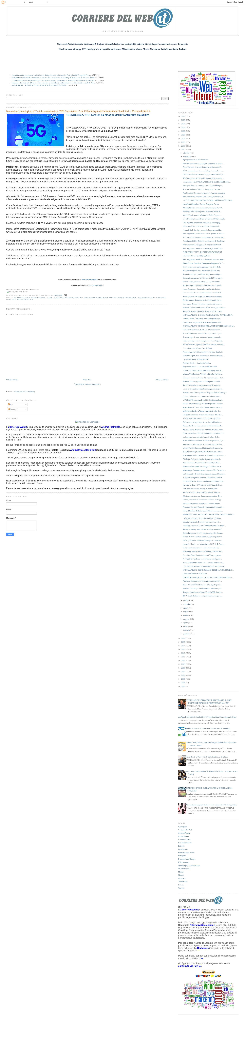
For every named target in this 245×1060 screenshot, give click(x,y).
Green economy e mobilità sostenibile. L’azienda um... (203, 433)
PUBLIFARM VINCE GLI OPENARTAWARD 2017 (202, 252)
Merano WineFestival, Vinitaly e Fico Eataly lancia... (203, 374)
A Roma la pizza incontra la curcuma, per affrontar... (202, 285)
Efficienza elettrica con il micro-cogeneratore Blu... (202, 496)
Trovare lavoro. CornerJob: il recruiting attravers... (202, 318)
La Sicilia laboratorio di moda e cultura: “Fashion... (202, 518)
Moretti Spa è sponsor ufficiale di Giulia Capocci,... (202, 215)
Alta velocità (23, 298)
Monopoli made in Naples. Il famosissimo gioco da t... (203, 377)
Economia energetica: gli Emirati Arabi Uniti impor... (203, 278)
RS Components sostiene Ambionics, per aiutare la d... (203, 196)
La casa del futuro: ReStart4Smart (195, 359)
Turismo (181, 888)
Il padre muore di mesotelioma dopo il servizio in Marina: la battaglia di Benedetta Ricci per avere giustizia (53, 80)
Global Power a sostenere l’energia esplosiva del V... (202, 167)
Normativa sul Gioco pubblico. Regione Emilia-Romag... (204, 392)
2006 (183, 675)
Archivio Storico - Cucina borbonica (197, 363)
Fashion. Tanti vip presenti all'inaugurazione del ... (202, 381)
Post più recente (12, 379)
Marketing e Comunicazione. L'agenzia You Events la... (204, 470)
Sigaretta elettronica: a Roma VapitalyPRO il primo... (203, 592)
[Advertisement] (122, 59)
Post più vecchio (162, 379)
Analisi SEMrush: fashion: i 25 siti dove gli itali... (202, 418)
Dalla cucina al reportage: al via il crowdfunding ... (202, 422)
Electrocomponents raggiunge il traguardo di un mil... (203, 163)
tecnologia (130, 298)
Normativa (182, 878)
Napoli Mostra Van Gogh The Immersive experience (202, 296)
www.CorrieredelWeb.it (90, 279)
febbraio (186, 630)
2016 (183, 638)
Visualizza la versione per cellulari (87, 384)
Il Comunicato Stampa (186, 859)
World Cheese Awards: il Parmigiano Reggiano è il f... (203, 263)
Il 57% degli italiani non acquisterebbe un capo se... (202, 595)
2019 (183, 142)
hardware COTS (72, 298)
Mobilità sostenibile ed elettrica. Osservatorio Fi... (202, 503)
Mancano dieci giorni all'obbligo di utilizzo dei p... (202, 466)
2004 (183, 682)
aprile (185, 622)
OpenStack (119, 298)
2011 (183, 656)
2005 (183, 679)
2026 (183, 116)
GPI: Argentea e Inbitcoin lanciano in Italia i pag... (202, 222)
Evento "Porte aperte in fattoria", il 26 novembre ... (202, 281)
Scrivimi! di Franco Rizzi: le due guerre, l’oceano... (202, 189)
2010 (183, 660)
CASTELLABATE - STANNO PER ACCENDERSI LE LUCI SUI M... (209, 326)
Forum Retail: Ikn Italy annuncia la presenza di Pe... (202, 230)
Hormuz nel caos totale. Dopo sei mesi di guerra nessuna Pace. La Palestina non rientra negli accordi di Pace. (53, 82)
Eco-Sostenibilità (185, 842)
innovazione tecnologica (96, 298)
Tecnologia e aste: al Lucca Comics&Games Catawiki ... (204, 525)
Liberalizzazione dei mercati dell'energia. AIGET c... (203, 414)
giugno (186, 615)
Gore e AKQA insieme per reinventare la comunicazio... (204, 566)
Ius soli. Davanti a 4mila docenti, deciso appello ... (202, 492)
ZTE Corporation (25, 300)
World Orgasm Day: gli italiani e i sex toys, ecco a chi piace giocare (211, 804)
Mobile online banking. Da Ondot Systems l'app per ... (203, 403)
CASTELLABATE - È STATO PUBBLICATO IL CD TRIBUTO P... (208, 315)
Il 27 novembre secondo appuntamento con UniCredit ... (204, 237)
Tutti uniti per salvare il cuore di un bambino (200, 488)
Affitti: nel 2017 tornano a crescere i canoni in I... (201, 226)
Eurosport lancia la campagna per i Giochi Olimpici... (203, 185)
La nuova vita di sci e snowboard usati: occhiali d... (202, 292)
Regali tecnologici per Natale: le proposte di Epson (202, 274)
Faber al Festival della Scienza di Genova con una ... (203, 510)
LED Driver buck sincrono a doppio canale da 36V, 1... (203, 174)
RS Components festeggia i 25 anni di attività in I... (202, 244)
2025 (183, 120)
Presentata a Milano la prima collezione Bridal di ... (202, 211)
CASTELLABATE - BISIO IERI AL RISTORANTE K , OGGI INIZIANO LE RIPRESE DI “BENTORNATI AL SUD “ (209, 701)
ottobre (186, 600)
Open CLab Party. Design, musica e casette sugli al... (203, 370)
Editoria (181, 846)
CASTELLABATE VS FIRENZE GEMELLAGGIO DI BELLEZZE (208, 200)
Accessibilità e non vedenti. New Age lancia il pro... (202, 333)
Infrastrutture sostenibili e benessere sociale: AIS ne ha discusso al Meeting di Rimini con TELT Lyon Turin (53, 77)
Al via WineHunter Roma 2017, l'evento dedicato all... (203, 562)
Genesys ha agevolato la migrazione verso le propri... (203, 340)
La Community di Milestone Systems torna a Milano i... (204, 474)
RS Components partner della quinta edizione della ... (203, 178)
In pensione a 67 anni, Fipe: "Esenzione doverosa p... (203, 407)
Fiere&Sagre (183, 849)
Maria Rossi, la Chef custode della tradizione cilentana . (207, 757)
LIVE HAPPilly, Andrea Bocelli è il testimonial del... (203, 400)
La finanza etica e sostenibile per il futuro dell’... (201, 437)
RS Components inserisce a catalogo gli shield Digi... (203, 248)
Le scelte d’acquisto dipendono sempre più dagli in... (203, 388)
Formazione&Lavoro (186, 852)
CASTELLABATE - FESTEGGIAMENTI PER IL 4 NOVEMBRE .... (208, 570)
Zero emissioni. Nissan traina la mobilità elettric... (202, 462)
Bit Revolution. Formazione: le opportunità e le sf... (202, 300)
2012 (183, 653)
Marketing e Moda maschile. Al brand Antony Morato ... (204, 455)
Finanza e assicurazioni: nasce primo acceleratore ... (202, 581)
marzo (185, 626)
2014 (183, 645)
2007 (183, 671)
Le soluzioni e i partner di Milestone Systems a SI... (202, 322)
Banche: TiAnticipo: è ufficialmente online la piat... (202, 588)
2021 (183, 134)
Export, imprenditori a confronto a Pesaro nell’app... (202, 499)
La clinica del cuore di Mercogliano (196, 255)
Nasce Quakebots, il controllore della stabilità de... (202, 289)
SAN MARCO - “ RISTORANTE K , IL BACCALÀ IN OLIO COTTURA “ (39, 85)
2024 (183, 123)
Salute (180, 884)
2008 (183, 668)
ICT (81, 298)
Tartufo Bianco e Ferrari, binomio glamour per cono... (203, 536)
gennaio (186, 633)
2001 (183, 686)
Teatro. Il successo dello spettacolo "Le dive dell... (202, 267)
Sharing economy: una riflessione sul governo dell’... (203, 529)
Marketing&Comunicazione (189, 865)
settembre (187, 604)
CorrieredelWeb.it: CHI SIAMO (195, 573)
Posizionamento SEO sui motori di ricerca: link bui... (203, 352)
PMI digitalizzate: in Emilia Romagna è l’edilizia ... (202, 540)
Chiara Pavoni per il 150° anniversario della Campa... (203, 533)
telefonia (160, 298)
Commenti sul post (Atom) (24, 391)
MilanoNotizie (184, 868)
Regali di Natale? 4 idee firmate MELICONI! (200, 366)
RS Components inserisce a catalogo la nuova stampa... (204, 259)
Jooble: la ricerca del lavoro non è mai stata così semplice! (208, 728)
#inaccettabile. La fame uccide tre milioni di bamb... (203, 425)
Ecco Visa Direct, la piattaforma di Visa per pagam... (202, 555)
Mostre (181, 872)
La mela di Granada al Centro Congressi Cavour (201, 204)
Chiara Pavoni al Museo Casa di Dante (197, 348)
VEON (8, 300)
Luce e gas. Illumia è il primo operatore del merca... (202, 303)
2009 (183, 664)
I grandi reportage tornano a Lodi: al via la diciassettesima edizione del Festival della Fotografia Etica (51, 75)
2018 (183, 146)
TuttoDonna (182, 881)
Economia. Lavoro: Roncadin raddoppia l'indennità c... (204, 507)
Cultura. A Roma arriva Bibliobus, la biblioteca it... (202, 396)
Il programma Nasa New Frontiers (195, 159)
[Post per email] (65, 295)
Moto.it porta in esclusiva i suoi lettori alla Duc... (201, 547)
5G (15, 298)
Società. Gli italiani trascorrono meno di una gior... (202, 385)
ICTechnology (183, 862)
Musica (181, 875)
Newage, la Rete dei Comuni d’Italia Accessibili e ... (202, 485)
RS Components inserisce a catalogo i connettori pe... (203, 170)
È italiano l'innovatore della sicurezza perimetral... (202, 459)
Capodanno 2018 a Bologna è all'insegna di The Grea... (204, 241)
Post (11, 404)
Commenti (14, 409)
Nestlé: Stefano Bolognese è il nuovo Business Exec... (203, 429)
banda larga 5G (38, 298)
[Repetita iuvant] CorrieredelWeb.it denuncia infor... (202, 451)
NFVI (111, 298)
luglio (185, 611)
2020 (183, 138)
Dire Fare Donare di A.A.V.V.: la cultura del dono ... (202, 329)
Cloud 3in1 (59, 298)
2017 (183, 149)
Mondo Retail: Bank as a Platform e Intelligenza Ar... (203, 448)
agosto (186, 608)
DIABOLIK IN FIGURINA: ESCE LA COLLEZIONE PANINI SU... (208, 577)
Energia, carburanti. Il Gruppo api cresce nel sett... (202, 522)
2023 (183, 127)
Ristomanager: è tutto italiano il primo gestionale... (202, 337)
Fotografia (182, 855)
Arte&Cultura (183, 836)
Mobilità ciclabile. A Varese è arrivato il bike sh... (202, 411)
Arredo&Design (184, 833)
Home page (87, 379)
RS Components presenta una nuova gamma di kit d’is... (204, 233)
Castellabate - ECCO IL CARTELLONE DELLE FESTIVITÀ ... (207, 182)
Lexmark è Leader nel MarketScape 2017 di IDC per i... (204, 544)
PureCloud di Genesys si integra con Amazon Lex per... (204, 193)
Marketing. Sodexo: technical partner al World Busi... (203, 551)
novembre (187, 156)
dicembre (187, 153)
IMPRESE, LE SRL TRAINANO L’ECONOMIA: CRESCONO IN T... (209, 514)
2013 (183, 649)
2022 (183, 131)
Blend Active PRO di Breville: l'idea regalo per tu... (202, 584)
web (14, 300)
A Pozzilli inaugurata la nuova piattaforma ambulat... (203, 477)
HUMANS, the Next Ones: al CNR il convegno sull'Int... (204, 307)
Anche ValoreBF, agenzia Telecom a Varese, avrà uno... (203, 344)
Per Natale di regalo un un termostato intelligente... (202, 559)
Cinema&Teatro (184, 839)
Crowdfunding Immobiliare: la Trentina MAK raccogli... (204, 218)
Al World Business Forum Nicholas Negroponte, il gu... (204, 440)
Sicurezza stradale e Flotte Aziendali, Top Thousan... (203, 311)
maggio (186, 619)
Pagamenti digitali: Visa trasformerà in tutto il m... (202, 270)
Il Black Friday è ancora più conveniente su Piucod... (203, 207)
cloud (49, 298)
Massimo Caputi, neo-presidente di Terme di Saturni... (203, 355)
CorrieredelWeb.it (185, 829)
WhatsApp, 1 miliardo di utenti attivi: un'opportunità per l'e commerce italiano (206, 717)
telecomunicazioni (146, 298)
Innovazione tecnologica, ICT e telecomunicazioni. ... (203, 444)
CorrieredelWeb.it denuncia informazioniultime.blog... (203, 481)
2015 (183, 642)
